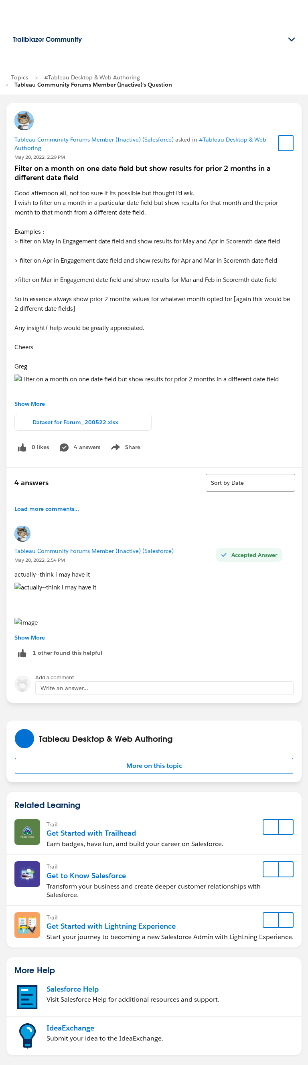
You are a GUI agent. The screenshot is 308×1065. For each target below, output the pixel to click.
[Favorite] (286, 143)
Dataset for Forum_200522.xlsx (75, 422)
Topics (19, 77)
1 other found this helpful (67, 652)
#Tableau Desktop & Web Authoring (92, 77)
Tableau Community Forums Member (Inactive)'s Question (93, 84)
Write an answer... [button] (64, 688)
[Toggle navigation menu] (291, 40)
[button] (154, 766)
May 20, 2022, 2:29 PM (39, 157)
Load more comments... (46, 508)
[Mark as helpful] (22, 653)
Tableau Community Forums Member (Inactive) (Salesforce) (94, 139)
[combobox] (250, 483)
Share (124, 448)
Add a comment (54, 677)
